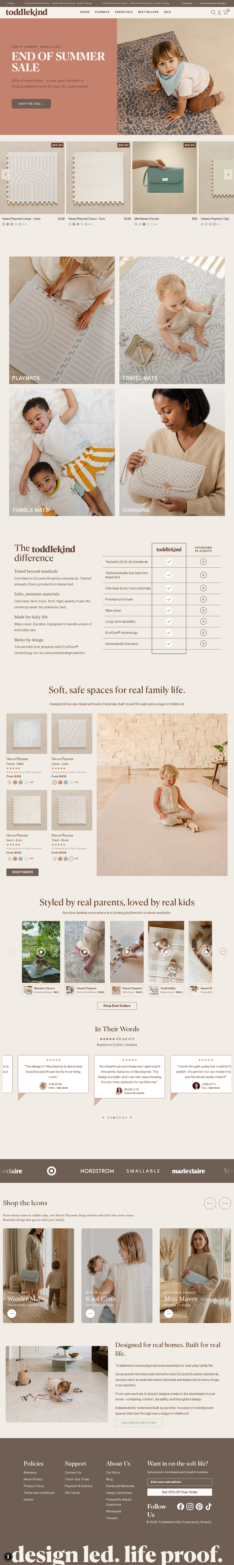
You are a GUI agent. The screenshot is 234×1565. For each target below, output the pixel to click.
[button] (8, 1556)
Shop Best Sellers (117, 1005)
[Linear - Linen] (9, 782)
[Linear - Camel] (15, 782)
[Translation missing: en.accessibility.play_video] (41, 952)
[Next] (228, 174)
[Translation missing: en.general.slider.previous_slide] (10, 951)
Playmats (102, 12)
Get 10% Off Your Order (180, 1492)
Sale (167, 12)
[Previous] (5, 174)
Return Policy (33, 1479)
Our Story (113, 1472)
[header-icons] (213, 12)
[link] (3, 224)
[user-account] (219, 12)
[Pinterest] (199, 1506)
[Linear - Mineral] (20, 782)
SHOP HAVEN (22, 872)
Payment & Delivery (79, 1486)
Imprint (29, 1499)
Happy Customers (119, 1492)
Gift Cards (72, 1492)
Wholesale (113, 1511)
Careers (112, 1518)
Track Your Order (77, 1479)
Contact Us (73, 1472)
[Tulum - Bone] (26, 782)
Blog (109, 1479)
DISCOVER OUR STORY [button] (139, 1423)
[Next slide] (225, 1203)
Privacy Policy (34, 1486)
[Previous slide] (210, 1203)
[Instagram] (189, 1506)
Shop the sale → (31, 103)
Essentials (124, 12)
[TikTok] (208, 1506)
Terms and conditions (39, 1492)
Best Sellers (148, 12)
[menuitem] (84, 12)
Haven (84, 12)
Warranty (30, 1472)
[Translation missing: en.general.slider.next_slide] (223, 951)
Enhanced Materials (120, 1486)
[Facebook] (180, 1506)
